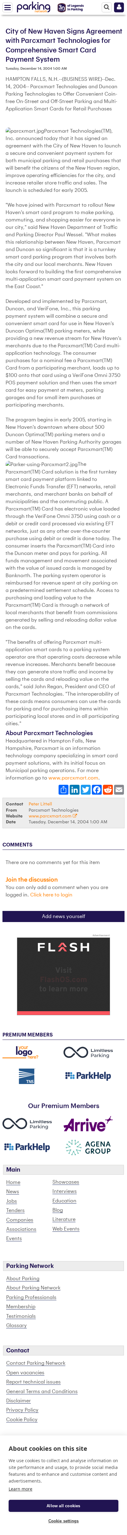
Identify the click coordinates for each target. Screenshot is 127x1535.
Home (13, 1182)
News (12, 1191)
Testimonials (21, 1316)
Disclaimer (18, 1400)
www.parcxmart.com (73, 778)
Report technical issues (33, 1382)
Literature (64, 1219)
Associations (21, 1229)
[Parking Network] (33, 5)
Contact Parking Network (35, 1363)
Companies (19, 1220)
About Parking (22, 1278)
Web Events (66, 1229)
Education (64, 1200)
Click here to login (51, 894)
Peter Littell (40, 804)
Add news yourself (63, 916)
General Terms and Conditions (42, 1391)
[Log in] (119, 7)
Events (14, 1238)
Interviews (64, 1191)
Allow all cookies (63, 1506)
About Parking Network (33, 1287)
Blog (57, 1210)
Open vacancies (25, 1372)
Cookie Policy (22, 1419)
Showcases (65, 1182)
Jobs (11, 1201)
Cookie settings (63, 1521)
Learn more (20, 1489)
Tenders (15, 1210)
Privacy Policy (22, 1410)
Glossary (16, 1325)
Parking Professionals (31, 1297)
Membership (20, 1306)
